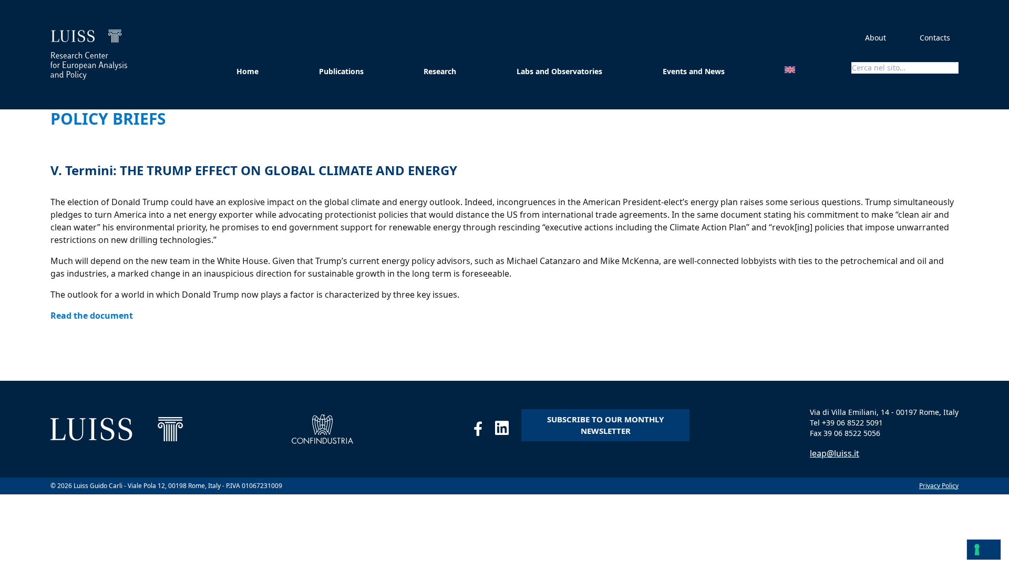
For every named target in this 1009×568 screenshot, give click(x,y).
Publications (341, 71)
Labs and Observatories (559, 71)
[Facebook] (484, 431)
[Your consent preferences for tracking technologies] (984, 550)
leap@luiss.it (834, 453)
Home (247, 71)
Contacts (935, 38)
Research (440, 71)
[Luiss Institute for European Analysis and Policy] (89, 55)
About (875, 38)
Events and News (694, 71)
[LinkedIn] (508, 431)
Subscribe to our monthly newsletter (605, 425)
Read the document (91, 315)
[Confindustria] (322, 429)
